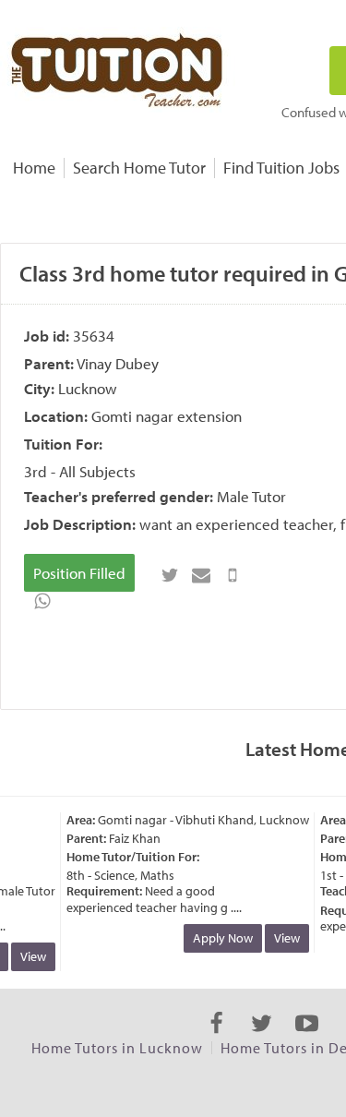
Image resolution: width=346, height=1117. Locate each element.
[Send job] (232, 575)
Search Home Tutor (139, 167)
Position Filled (79, 573)
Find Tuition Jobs (281, 167)
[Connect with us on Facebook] (216, 1039)
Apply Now (220, 938)
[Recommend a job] (201, 575)
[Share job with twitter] (169, 575)
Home (34, 167)
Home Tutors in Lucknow (117, 1048)
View (30, 956)
